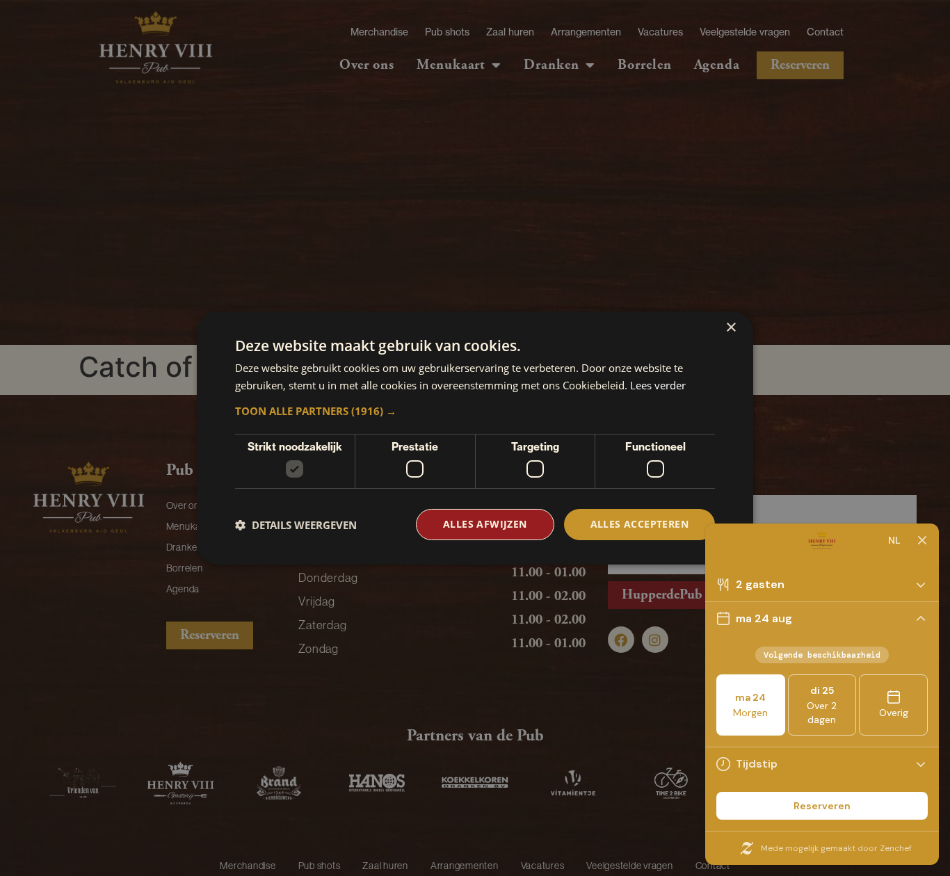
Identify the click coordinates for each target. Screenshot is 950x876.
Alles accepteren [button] (639, 523)
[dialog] (475, 438)
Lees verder (658, 385)
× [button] (730, 328)
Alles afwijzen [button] (485, 523)
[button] (475, 411)
